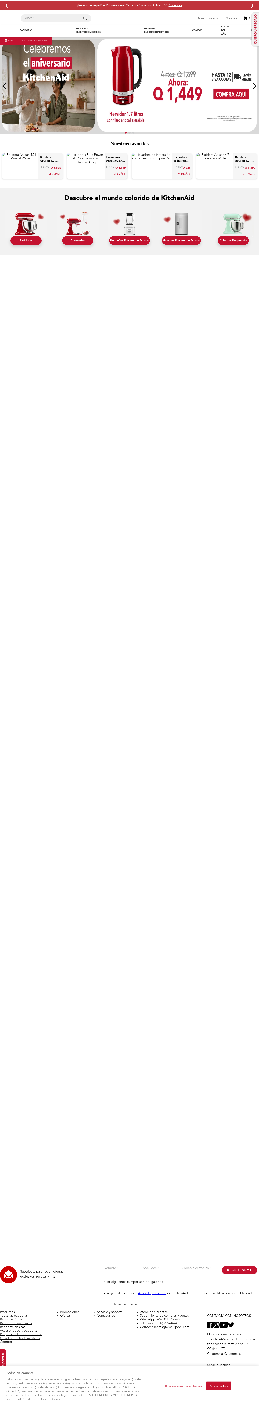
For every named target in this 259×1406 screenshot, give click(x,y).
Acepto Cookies (219, 1385)
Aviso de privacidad (152, 1293)
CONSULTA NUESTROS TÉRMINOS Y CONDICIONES (27, 41)
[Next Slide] (254, 86)
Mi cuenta (231, 18)
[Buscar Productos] (85, 18)
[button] (191, 18)
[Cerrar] (252, 1385)
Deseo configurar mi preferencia (184, 1385)
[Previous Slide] (4, 86)
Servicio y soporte (208, 18)
